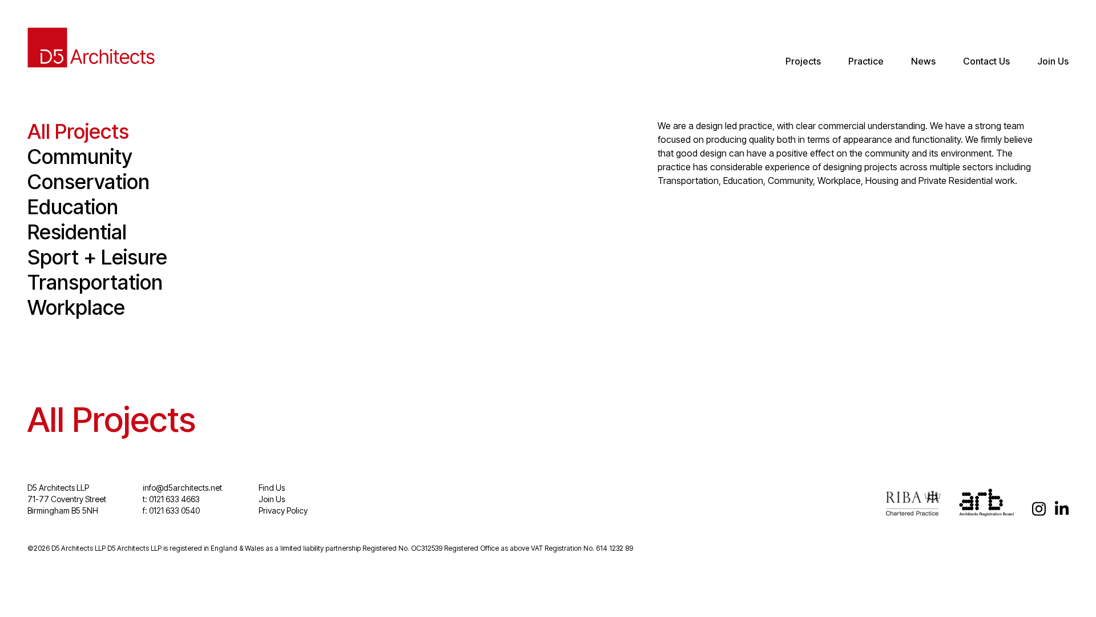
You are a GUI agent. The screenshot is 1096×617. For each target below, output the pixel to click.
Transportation (95, 282)
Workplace (76, 307)
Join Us (1053, 61)
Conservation (88, 181)
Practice (866, 61)
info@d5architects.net (182, 487)
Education (72, 206)
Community (79, 156)
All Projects (78, 131)
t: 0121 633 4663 (171, 499)
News (923, 61)
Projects (803, 61)
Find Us (272, 487)
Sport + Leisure (97, 257)
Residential (77, 232)
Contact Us (986, 61)
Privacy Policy (283, 510)
